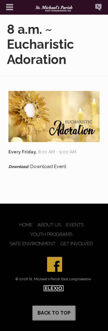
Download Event (48, 166)
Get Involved (77, 243)
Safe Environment (33, 243)
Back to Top (54, 313)
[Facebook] (54, 264)
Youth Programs (51, 234)
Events (75, 224)
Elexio (53, 288)
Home (25, 224)
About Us (49, 224)
